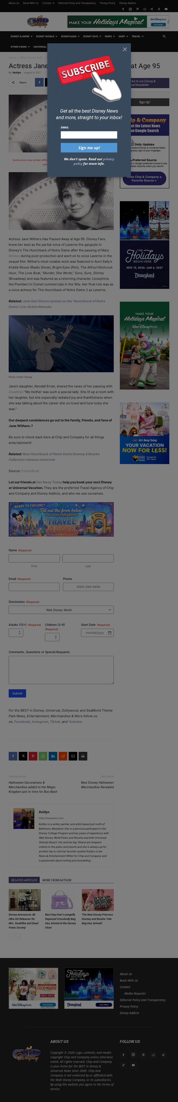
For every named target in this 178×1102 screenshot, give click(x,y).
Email (65, 127)
